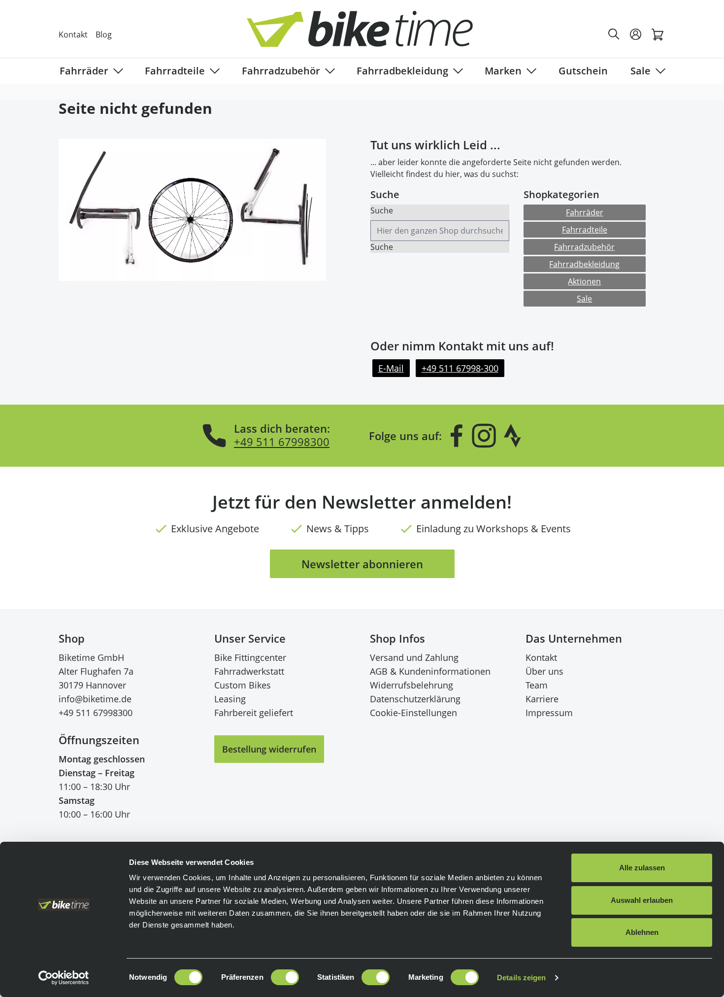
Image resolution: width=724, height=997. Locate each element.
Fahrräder (84, 70)
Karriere (542, 699)
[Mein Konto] (636, 34)
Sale (640, 70)
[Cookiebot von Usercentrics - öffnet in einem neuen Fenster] (64, 977)
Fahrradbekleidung (402, 70)
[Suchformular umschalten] (614, 34)
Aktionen (584, 281)
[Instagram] (483, 435)
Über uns (544, 671)
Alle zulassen (642, 867)
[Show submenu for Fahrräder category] (116, 71)
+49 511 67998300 (281, 441)
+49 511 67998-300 (460, 368)
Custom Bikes (242, 685)
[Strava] (513, 435)
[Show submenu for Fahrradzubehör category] (328, 71)
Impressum (549, 713)
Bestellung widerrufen (269, 749)
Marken (503, 70)
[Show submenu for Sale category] (658, 71)
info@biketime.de (95, 699)
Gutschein (583, 70)
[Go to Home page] (368, 34)
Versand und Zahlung (414, 657)
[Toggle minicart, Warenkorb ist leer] (657, 34)
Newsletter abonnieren (362, 563)
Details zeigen (521, 977)
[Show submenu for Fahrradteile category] (213, 71)
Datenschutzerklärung (415, 699)
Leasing (230, 699)
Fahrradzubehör (281, 70)
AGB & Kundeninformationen (430, 671)
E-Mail (391, 368)
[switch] (285, 977)
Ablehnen (641, 932)
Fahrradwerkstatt (249, 671)
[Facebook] (456, 435)
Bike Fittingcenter (250, 657)
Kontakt (73, 34)
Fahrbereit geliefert (253, 713)
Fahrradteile (175, 70)
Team (537, 685)
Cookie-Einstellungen (413, 713)
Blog (104, 34)
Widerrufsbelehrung (411, 685)
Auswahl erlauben (642, 900)
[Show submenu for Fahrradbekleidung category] (456, 71)
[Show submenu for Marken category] (529, 71)
